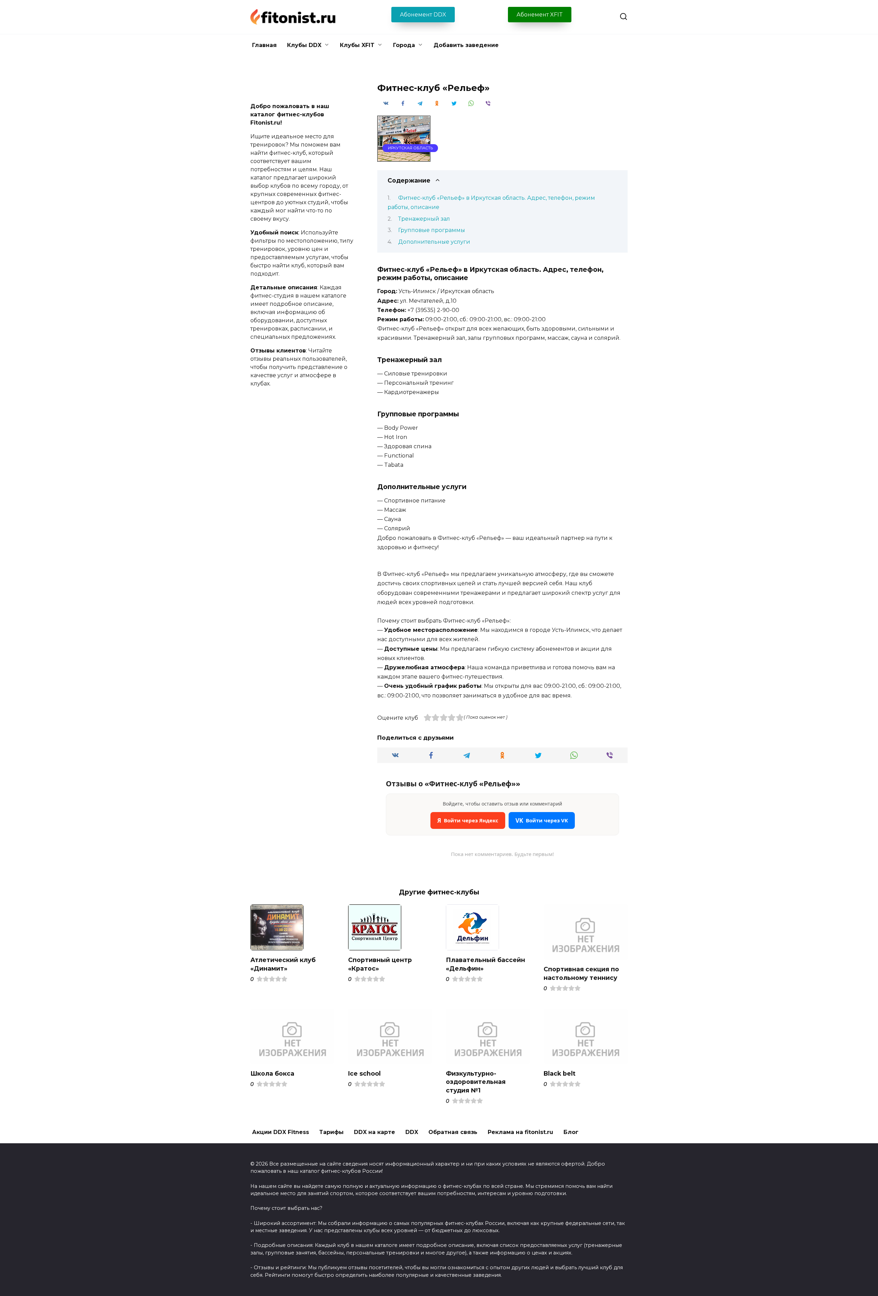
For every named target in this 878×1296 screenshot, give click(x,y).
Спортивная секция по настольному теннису (581, 973)
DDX (411, 1132)
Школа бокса (272, 1073)
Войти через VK (541, 820)
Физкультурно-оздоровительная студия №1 (476, 1081)
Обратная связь (452, 1132)
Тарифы (331, 1132)
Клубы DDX (304, 45)
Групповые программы (431, 230)
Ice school (364, 1073)
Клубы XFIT (357, 45)
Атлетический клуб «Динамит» (283, 964)
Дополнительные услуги (434, 242)
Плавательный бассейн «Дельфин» (485, 964)
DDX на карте (374, 1132)
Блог (571, 1132)
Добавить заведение (466, 45)
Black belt (560, 1073)
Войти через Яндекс (467, 820)
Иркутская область (410, 148)
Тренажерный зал (424, 219)
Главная (264, 45)
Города (404, 45)
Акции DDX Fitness (280, 1132)
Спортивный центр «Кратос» (380, 964)
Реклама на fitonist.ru (520, 1132)
